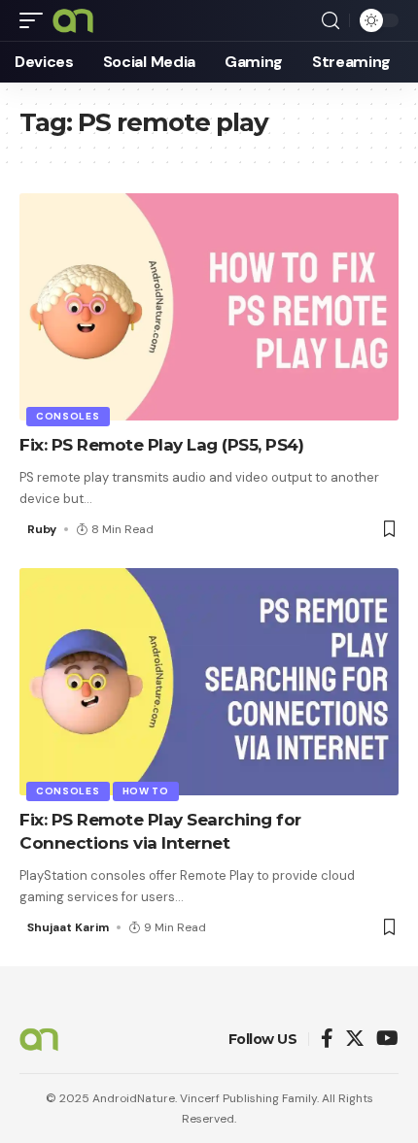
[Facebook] (327, 1040)
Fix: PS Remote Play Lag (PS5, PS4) (161, 444)
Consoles (68, 416)
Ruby (41, 529)
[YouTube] (387, 1040)
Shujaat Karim (68, 927)
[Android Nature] (72, 20)
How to (145, 791)
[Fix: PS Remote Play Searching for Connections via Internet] (209, 681)
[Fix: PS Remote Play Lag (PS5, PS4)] (209, 306)
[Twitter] (355, 1040)
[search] (330, 21)
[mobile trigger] (35, 20)
